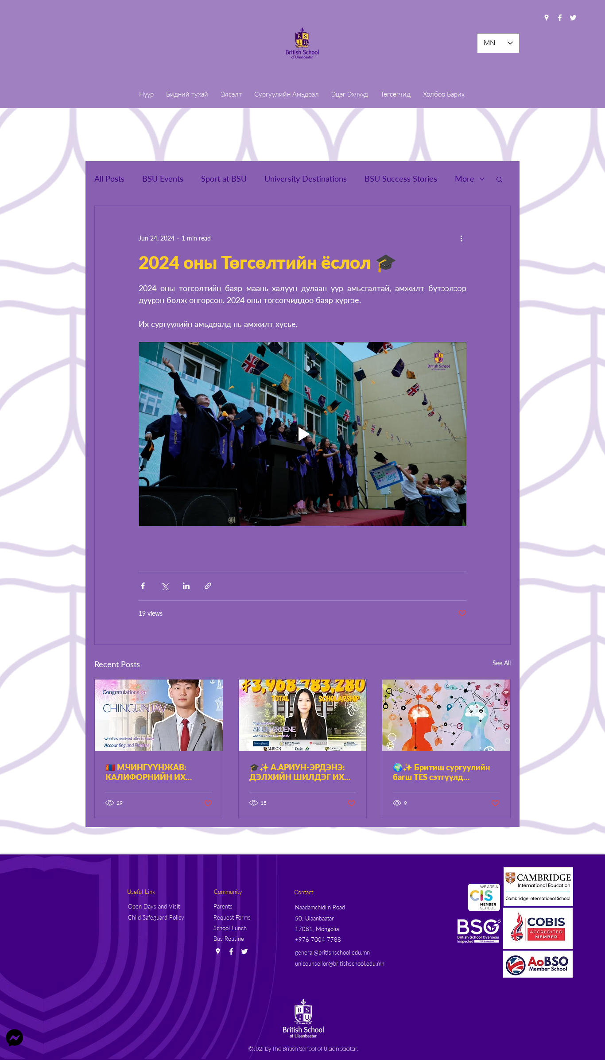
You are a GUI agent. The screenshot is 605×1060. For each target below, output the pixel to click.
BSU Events (162, 178)
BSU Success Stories (401, 178)
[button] (499, 178)
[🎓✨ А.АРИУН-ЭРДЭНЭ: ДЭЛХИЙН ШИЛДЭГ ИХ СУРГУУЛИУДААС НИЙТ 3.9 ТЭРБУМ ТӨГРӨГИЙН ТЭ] (303, 715)
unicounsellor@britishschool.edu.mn (339, 963)
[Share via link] (208, 586)
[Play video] (302, 434)
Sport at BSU (224, 178)
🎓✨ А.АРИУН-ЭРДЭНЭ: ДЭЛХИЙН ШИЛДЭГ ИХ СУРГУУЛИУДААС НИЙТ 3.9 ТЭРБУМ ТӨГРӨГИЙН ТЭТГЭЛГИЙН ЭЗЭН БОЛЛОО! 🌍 (298, 772)
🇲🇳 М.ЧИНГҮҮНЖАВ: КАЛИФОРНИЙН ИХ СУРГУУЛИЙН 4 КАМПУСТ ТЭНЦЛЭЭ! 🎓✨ (157, 772)
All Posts (109, 178)
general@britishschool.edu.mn (332, 952)
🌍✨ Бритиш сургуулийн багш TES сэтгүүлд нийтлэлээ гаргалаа (441, 772)
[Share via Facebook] (143, 586)
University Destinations (305, 178)
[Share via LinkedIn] (186, 586)
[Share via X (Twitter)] (164, 586)
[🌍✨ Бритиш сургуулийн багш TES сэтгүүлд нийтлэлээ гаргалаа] (446, 715)
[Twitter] (573, 17)
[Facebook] (559, 17)
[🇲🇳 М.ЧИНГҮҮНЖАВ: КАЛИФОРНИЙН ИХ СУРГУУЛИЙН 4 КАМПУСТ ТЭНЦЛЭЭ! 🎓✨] (159, 715)
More (464, 178)
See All (502, 663)
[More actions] (461, 238)
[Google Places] (546, 17)
